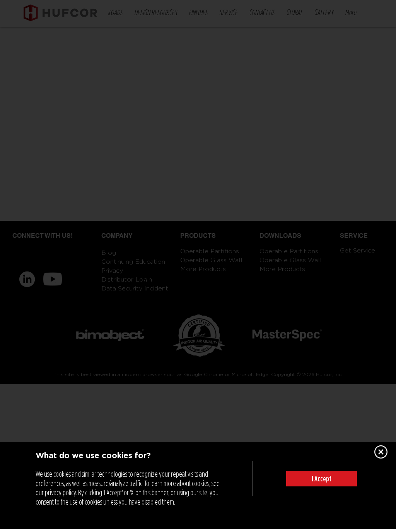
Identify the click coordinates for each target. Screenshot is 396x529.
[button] (321, 478)
